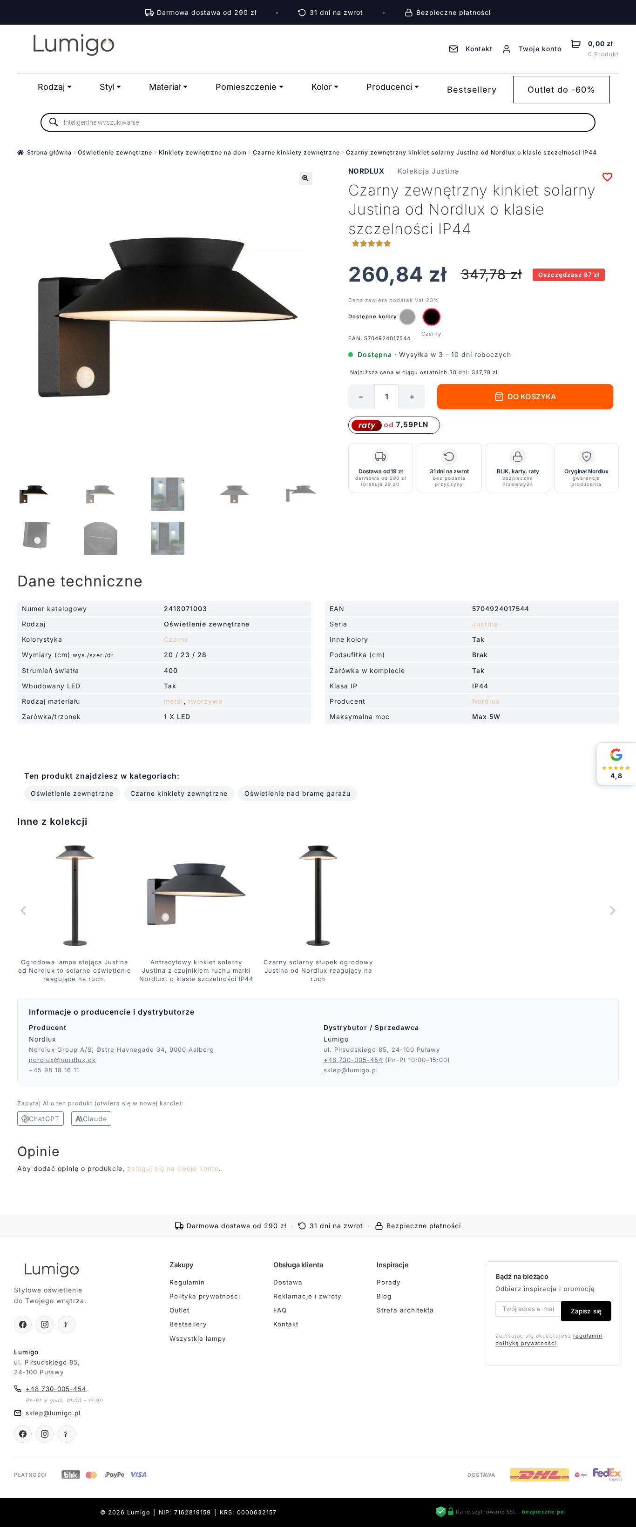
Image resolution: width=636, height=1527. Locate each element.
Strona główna (49, 152)
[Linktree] (66, 1324)
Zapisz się (586, 1311)
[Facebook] (23, 1324)
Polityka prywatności (204, 1296)
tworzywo (205, 701)
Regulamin (187, 1282)
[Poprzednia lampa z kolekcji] (24, 911)
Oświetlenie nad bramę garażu (297, 793)
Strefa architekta (405, 1310)
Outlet (179, 1310)
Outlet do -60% (561, 89)
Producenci (389, 87)
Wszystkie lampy (197, 1338)
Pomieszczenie (246, 87)
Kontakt (285, 1324)
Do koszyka (531, 396)
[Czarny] (431, 317)
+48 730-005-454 (353, 1059)
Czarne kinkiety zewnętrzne (296, 152)
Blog (384, 1296)
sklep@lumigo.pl (351, 1070)
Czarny (176, 639)
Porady (389, 1282)
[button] (305, 178)
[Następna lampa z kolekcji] (612, 911)
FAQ (280, 1310)
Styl (107, 87)
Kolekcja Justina (428, 171)
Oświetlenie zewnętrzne (115, 152)
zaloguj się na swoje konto (173, 1168)
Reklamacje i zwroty (307, 1296)
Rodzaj (51, 87)
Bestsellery (472, 89)
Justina (485, 624)
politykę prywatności (525, 1343)
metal (173, 701)
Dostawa (288, 1282)
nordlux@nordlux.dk (62, 1059)
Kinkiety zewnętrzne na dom (203, 152)
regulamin (587, 1335)
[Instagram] (45, 1324)
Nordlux (366, 171)
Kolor (321, 87)
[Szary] (407, 317)
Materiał (165, 87)
